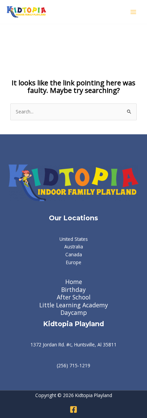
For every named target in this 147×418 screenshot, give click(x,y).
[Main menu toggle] (133, 12)
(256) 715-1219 (73, 365)
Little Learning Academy (73, 305)
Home (73, 282)
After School (74, 297)
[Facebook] (73, 409)
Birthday (73, 290)
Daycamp (74, 313)
